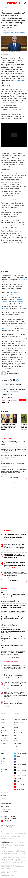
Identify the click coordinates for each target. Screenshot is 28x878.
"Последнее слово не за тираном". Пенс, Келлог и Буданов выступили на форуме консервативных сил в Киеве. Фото (15, 565)
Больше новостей (14, 657)
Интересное (4, 743)
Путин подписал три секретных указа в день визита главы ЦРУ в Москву (13, 606)
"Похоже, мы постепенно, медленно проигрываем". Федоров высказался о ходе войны (12, 645)
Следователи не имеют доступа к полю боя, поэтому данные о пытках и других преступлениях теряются (14, 471)
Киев (2, 753)
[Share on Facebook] (11, 380)
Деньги (3, 722)
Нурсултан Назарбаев (7, 394)
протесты (4, 386)
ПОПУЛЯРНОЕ (6, 530)
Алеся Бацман (20, 773)
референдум (11, 386)
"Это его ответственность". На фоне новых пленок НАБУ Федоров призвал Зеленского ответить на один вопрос (15, 537)
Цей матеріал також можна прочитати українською (14, 33)
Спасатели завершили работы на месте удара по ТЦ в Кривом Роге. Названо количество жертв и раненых (13, 652)
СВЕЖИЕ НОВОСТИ (7, 588)
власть (3, 391)
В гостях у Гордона (19, 722)
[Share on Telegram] (17, 380)
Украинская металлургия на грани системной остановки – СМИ (11, 624)
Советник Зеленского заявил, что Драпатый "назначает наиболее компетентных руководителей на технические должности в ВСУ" (14, 547)
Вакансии (3, 795)
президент (11, 389)
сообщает (20, 80)
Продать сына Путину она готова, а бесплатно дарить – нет (13, 449)
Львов (2, 756)
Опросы (16, 740)
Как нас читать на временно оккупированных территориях (5, 809)
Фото (15, 735)
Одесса (3, 758)
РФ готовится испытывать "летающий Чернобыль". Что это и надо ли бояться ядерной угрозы (13, 594)
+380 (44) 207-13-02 (10, 818)
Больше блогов (14, 477)
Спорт (2, 727)
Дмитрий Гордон (21, 753)
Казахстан (18, 384)
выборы (12, 384)
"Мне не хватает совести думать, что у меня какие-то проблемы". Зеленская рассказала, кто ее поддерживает (15, 684)
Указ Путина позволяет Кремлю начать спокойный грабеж (13, 456)
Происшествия (5, 738)
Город (2, 750)
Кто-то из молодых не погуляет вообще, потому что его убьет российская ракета (13, 443)
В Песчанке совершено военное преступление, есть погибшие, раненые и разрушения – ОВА (14, 631)
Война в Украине (5, 717)
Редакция (3, 798)
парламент (4, 389)
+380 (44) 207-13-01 (10, 816)
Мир (7, 7)
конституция (5, 384)
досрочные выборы (20, 389)
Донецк (3, 761)
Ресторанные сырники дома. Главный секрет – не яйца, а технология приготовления (15, 703)
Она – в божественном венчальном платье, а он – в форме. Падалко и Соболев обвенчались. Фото (14, 667)
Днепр (2, 766)
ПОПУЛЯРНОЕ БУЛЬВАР (9, 661)
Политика (19, 386)
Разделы (16, 713)
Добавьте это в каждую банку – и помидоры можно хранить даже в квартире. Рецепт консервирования (15, 675)
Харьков (3, 763)
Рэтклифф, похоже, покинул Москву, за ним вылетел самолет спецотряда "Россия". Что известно (13, 618)
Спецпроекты (17, 746)
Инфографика (4, 740)
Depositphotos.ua (5, 842)
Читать (22, 400)
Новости (3, 713)
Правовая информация (7, 803)
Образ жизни (4, 735)
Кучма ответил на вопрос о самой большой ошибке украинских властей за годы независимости (15, 573)
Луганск (3, 771)
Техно (2, 732)
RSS (18, 781)
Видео (15, 738)
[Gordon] (13, 3)
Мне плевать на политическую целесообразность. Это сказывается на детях (13, 463)
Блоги (15, 725)
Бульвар (4, 412)
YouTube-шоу (17, 743)
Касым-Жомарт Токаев (12, 391)
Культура (3, 730)
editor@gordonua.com (10, 821)
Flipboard (19, 778)
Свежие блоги (6, 438)
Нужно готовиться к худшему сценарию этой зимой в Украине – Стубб (13, 600)
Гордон (3, 7)
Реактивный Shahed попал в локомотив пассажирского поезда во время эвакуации (14, 555)
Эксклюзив (17, 732)
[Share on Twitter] (14, 380)
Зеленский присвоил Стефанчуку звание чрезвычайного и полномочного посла (13, 611)
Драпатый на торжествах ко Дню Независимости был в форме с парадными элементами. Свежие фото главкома (15, 694)
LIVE (15, 730)
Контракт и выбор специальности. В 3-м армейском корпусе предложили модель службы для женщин (13, 638)
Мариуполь (4, 769)
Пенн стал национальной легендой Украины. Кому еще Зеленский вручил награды (8, 427)
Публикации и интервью (20, 719)
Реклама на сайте (5, 801)
